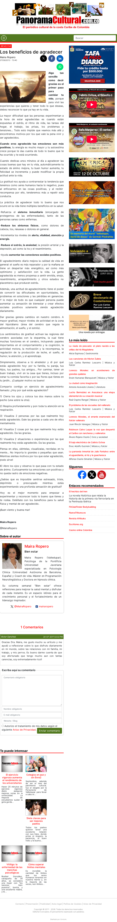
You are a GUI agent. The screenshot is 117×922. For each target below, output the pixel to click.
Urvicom (63, 919)
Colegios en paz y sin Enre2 (36, 776)
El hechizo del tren (78, 491)
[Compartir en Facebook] (51, 58)
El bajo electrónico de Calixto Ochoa (87, 442)
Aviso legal (57, 904)
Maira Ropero (8, 57)
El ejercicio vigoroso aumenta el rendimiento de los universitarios (12, 778)
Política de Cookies (73, 904)
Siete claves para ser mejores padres (36, 821)
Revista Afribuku (77, 518)
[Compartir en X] (43, 58)
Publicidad (45, 904)
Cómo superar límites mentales (36, 866)
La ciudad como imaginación (83, 383)
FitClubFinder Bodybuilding (82, 507)
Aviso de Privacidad (24, 729)
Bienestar (6, 46)
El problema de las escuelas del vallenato (89, 405)
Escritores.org (76, 524)
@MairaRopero (22, 606)
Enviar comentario (49, 730)
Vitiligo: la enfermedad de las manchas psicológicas (12, 868)
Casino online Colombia (80, 530)
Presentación (32, 904)
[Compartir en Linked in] (60, 58)
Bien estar (31, 551)
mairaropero (46, 606)
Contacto (19, 904)
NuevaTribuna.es (77, 512)
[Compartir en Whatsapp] (60, 66)
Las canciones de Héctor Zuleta (85, 358)
